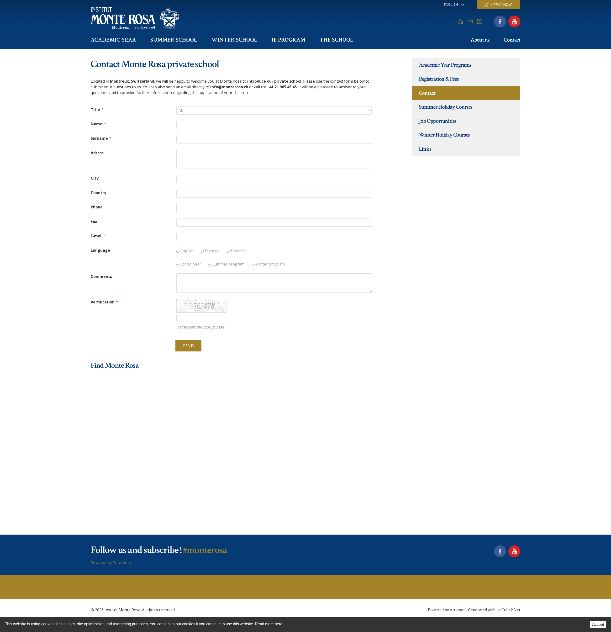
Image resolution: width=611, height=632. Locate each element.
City (95, 178)
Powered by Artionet (446, 609)
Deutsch (238, 251)
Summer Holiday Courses (446, 107)
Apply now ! (502, 4)
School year (190, 264)
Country (98, 192)
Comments (101, 276)
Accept (598, 624)
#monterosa (205, 550)
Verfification (104, 302)
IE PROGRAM (288, 39)
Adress (97, 152)
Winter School (234, 39)
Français (212, 251)
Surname (101, 138)
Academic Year (113, 39)
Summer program (228, 264)
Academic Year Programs (445, 65)
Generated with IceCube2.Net (494, 609)
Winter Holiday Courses (444, 134)
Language (100, 250)
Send (188, 345)
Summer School (173, 39)
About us (479, 39)
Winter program (270, 264)
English (187, 251)
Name (98, 124)
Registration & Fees (439, 79)
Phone (97, 207)
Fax (94, 221)
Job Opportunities (438, 121)
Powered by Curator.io (111, 562)
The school (336, 39)
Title (97, 109)
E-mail (98, 236)
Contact (512, 39)
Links (425, 149)
